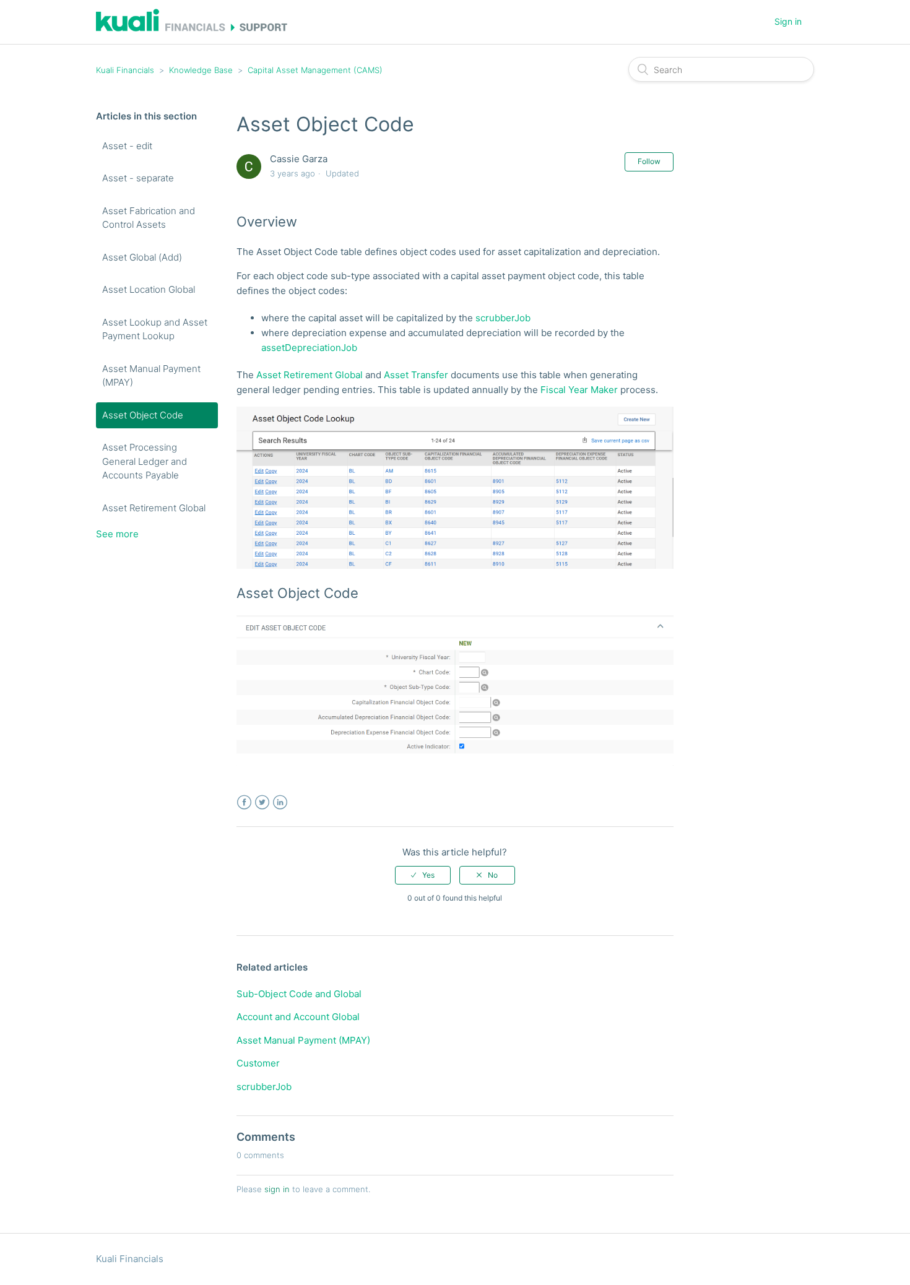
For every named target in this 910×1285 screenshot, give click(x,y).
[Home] (191, 28)
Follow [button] (649, 161)
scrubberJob (503, 318)
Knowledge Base (201, 70)
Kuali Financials (125, 70)
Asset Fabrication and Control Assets (148, 218)
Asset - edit (127, 146)
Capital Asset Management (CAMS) (315, 70)
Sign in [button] (788, 21)
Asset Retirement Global (154, 508)
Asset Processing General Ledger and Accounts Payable (144, 461)
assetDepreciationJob (309, 347)
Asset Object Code (142, 415)
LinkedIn (280, 802)
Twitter (262, 802)
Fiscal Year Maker (579, 390)
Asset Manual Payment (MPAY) (151, 376)
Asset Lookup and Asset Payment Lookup (154, 329)
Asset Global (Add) (142, 257)
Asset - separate (138, 178)
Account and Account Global (298, 1017)
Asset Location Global (148, 289)
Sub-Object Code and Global (299, 994)
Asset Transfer (416, 375)
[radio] (423, 875)
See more (117, 534)
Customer (258, 1063)
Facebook (244, 802)
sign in (277, 1189)
